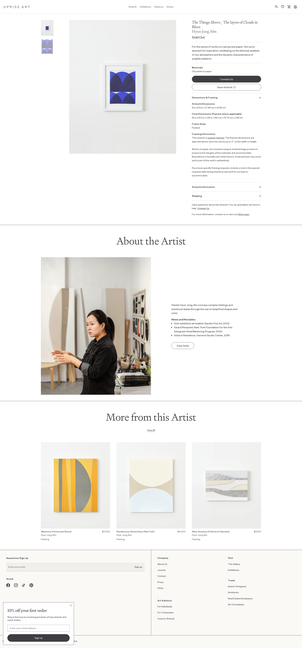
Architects (233, 592)
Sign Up (39, 637)
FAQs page (243, 214)
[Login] (295, 6)
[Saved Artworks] (282, 6)
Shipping (197, 195)
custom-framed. (216, 137)
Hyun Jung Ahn (204, 31)
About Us (162, 564)
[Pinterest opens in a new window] (31, 585)
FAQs (160, 588)
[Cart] (289, 6)
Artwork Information (203, 186)
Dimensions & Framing (204, 97)
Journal (161, 569)
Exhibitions (233, 569)
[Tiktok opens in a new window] (24, 585)
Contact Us (203, 208)
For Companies (165, 612)
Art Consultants (236, 604)
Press (160, 582)
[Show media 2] (47, 46)
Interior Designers (237, 586)
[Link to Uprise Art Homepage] (17, 7)
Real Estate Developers (240, 598)
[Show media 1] (47, 28)
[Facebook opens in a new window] (8, 585)
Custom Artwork (166, 618)
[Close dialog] (71, 605)
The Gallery (234, 564)
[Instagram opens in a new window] (16, 585)
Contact (161, 575)
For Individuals (164, 606)
